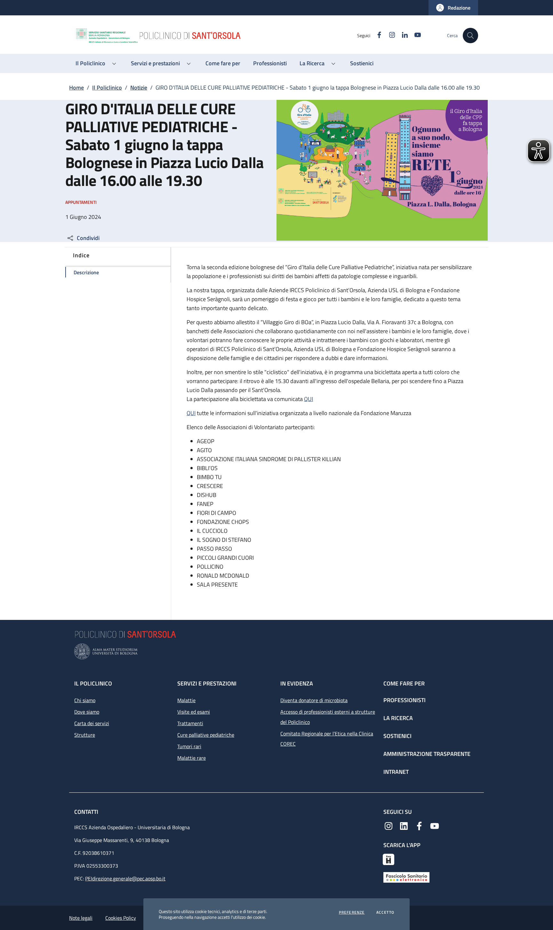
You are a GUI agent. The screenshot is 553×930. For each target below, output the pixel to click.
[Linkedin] (404, 825)
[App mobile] (388, 858)
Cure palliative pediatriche (205, 735)
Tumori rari (189, 746)
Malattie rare (191, 758)
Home (76, 87)
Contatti (87, 811)
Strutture (84, 735)
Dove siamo (86, 712)
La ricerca (398, 718)
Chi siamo (84, 700)
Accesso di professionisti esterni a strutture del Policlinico (327, 717)
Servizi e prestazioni (206, 683)
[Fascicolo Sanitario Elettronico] (406, 877)
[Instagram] (388, 825)
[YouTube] (434, 825)
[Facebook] (419, 825)
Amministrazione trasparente (426, 754)
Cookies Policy (120, 918)
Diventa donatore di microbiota (314, 700)
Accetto (385, 912)
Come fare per (404, 683)
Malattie (186, 700)
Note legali (80, 918)
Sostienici (397, 736)
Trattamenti (190, 723)
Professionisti (404, 700)
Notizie (138, 87)
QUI (308, 399)
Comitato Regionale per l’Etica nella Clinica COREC (326, 739)
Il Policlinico (107, 87)
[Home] (216, 35)
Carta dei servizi (91, 723)
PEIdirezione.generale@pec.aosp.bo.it (125, 878)
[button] (453, 7)
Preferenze (352, 912)
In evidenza (296, 683)
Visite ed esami (193, 712)
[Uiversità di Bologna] (276, 651)
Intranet (396, 771)
